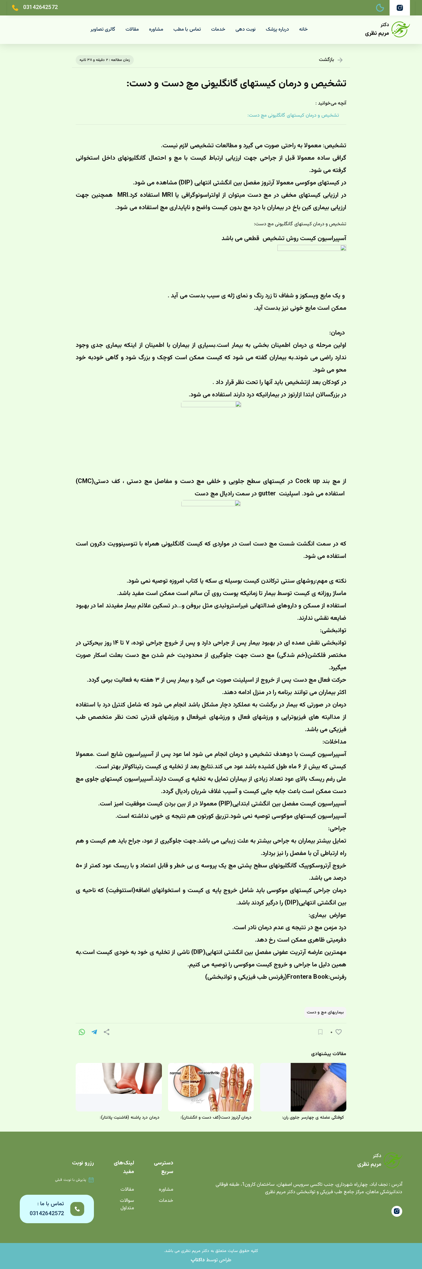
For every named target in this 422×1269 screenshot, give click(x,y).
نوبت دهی (245, 29)
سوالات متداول (127, 1204)
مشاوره (156, 29)
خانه (303, 29)
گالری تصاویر (103, 29)
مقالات (132, 29)
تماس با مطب (186, 29)
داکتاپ (198, 1260)
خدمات (218, 29)
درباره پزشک (277, 29)
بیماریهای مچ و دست (325, 1012)
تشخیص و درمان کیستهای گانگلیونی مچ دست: (293, 115)
